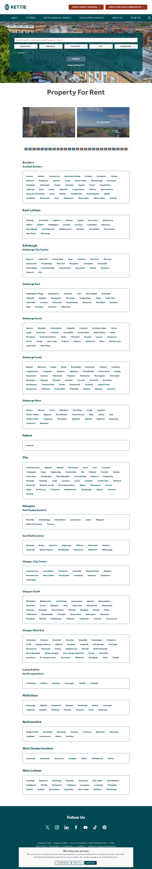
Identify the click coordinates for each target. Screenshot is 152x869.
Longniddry (92, 225)
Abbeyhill (30, 298)
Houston (74, 732)
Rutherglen (90, 614)
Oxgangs (44, 380)
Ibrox (65, 605)
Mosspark (43, 610)
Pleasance (105, 268)
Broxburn (70, 781)
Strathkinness (70, 489)
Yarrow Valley (99, 198)
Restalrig (39, 307)
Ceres (85, 467)
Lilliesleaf (63, 189)
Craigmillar (47, 371)
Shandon (98, 389)
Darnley (90, 601)
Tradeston (91, 575)
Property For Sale (44, 843)
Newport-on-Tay (47, 485)
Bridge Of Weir (32, 732)
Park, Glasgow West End (73, 653)
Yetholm (113, 198)
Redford (86, 389)
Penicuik (67, 710)
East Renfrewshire (33, 535)
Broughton (101, 176)
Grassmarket (65, 268)
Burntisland (73, 467)
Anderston (105, 575)
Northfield (100, 302)
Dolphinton (43, 181)
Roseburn (101, 410)
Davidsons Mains (99, 328)
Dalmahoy (73, 371)
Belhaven (57, 220)
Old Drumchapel (51, 653)
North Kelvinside (100, 649)
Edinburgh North (32, 318)
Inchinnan (87, 732)
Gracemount (74, 384)
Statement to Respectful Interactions (102, 846)
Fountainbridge (48, 268)
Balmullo (48, 467)
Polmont (29, 445)
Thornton (112, 489)
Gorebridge (82, 705)
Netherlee (30, 550)
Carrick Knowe (78, 414)
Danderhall (56, 705)
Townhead (78, 575)
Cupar (43, 472)
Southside (103, 710)
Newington (31, 380)
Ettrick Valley (80, 181)
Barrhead (30, 545)
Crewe (29, 341)
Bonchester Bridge (73, 176)
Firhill (28, 644)
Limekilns (89, 481)
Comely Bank (57, 259)
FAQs (112, 843)
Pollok (106, 610)
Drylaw (40, 341)
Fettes (114, 328)
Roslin (91, 710)
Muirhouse (90, 341)
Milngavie (100, 520)
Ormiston (80, 229)
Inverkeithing (80, 476)
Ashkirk (41, 176)
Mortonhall (114, 376)
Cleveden (70, 640)
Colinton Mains (48, 384)
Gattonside (45, 185)
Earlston (56, 181)
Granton (65, 341)
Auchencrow (54, 176)
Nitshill (96, 610)
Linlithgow (71, 785)
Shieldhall (30, 619)
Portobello (106, 294)
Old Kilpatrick (97, 758)
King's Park (77, 605)
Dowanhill (83, 640)
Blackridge (57, 781)
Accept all (90, 863)
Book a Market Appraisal (84, 7)
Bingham (43, 298)
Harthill (82, 683)
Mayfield (43, 710)
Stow (57, 198)
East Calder (97, 781)
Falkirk (27, 435)
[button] (149, 17)
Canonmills (102, 263)
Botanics (44, 640)
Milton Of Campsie (34, 524)
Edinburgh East (31, 284)
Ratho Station (100, 332)
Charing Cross (32, 571)
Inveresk (78, 225)
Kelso (41, 189)
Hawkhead (61, 732)
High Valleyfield (62, 476)
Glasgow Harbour (43, 644)
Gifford (29, 225)
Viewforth (94, 380)
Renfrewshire (32, 722)
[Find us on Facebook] (76, 827)
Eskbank (69, 705)
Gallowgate (31, 580)
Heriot (92, 185)
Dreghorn (61, 371)
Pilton (102, 341)
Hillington (54, 605)
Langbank (30, 736)
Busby (41, 545)
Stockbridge (46, 263)
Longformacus (78, 189)
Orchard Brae (83, 332)
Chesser (41, 410)
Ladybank (43, 481)
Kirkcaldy (30, 481)
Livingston (85, 785)
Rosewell (80, 710)
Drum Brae (77, 410)
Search (76, 59)
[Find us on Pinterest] (104, 827)
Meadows (71, 376)
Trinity (63, 337)
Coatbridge (31, 683)
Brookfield (47, 732)
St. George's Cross (48, 657)
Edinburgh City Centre (35, 249)
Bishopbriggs (44, 520)
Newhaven (86, 302)
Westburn (44, 423)
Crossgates (31, 472)
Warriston (75, 337)
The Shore (52, 307)
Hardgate (73, 758)
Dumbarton (45, 758)
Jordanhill (84, 644)
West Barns (31, 233)
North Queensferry (67, 485)
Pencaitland (94, 229)
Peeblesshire (76, 194)
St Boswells (45, 198)
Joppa (98, 298)
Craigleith (70, 328)
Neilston (106, 545)
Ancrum (29, 176)
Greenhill (89, 384)
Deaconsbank (104, 601)
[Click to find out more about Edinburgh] (49, 122)
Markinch (117, 481)
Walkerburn (69, 198)
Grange (117, 371)
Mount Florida (58, 610)
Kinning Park (92, 605)
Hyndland (71, 644)
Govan (42, 605)
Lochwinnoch (45, 736)
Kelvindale (113, 644)
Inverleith (54, 332)
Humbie (66, 225)
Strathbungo (56, 619)
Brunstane (70, 298)
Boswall (87, 337)
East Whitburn (113, 781)
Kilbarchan (100, 732)
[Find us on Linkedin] (66, 827)
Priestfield (74, 389)
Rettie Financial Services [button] (57, 17)
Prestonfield (60, 389)
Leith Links (110, 298)
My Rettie (136, 17)
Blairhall (60, 467)
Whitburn (97, 789)
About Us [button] (117, 17)
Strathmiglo (86, 489)
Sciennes (69, 380)
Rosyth (109, 485)
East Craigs (52, 341)
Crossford (105, 467)
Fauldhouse (31, 785)
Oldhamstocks (65, 229)
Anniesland (31, 640)
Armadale (30, 781)
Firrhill (62, 384)
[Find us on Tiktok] (95, 827)
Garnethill (77, 571)
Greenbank (31, 376)
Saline (28, 489)
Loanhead (30, 710)
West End (61, 263)
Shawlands (104, 614)
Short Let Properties (78, 843)
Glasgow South (31, 591)
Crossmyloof (111, 619)
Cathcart (97, 619)
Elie (82, 472)
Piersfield (114, 302)
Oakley (83, 485)
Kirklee (58, 649)
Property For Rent (60, 843)
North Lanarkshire (33, 673)
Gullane (40, 225)
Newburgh (30, 485)
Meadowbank (72, 302)
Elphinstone (108, 220)
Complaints (80, 846)
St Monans (55, 489)
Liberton (44, 376)
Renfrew (69, 736)
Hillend (95, 705)
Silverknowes (115, 341)
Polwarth (56, 380)
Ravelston (30, 337)
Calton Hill (42, 259)
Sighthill (88, 419)
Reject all (78, 863)
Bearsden (30, 520)
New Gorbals (48, 575)
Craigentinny (85, 298)
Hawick (81, 185)
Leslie (54, 481)
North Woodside (33, 653)
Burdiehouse (31, 384)
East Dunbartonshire (35, 510)
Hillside (93, 268)
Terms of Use (41, 846)
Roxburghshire (93, 194)
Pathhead (55, 710)
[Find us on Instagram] (57, 827)
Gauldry (116, 472)
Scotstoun (30, 657)
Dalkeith (43, 705)
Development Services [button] (92, 17)
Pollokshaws (31, 614)
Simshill (42, 619)
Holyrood (68, 294)
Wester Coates (32, 414)
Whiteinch (79, 657)
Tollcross (30, 272)
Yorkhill (115, 657)
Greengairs (69, 683)
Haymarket (80, 268)
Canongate (88, 263)
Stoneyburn (54, 789)
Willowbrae (66, 307)
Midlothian (30, 695)
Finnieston (63, 571)
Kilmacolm (114, 732)
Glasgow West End (33, 630)
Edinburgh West (32, 400)
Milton (84, 758)
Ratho (112, 332)
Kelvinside (45, 649)
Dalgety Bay (56, 472)
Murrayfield (68, 332)
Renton (111, 758)
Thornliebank (63, 550)
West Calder (83, 789)
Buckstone (90, 367)
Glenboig (56, 683)
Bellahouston (45, 601)
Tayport (99, 489)
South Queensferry (48, 337)
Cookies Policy (67, 846)
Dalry (91, 414)
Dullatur (44, 683)
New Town (94, 259)
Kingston (107, 571)
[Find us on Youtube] (85, 827)
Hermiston (40, 332)
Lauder (52, 189)
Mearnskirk (93, 545)
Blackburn (43, 781)
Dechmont (83, 781)
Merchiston (85, 376)
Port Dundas (64, 575)
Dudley (101, 414)
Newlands (84, 610)
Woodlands (93, 657)
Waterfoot (92, 550)
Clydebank (30, 758)
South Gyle (31, 346)
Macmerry (106, 225)
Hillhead (58, 644)
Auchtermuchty (33, 467)
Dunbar (80, 220)
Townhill (29, 494)
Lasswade (107, 705)
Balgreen (47, 414)
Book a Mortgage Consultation (125, 7)
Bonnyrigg (30, 705)
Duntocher (59, 758)
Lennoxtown (75, 520)
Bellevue (30, 259)
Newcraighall (91, 294)
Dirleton (69, 220)
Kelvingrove (31, 649)
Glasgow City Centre (35, 561)
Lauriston (81, 259)
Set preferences (63, 863)
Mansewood (107, 605)
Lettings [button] (31, 17)
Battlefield (30, 601)
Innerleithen (105, 185)
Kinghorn (94, 476)
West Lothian (32, 770)
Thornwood (65, 657)
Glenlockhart (104, 371)
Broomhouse (61, 414)
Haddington (53, 225)
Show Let (21, 53)
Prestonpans (109, 229)
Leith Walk (30, 302)
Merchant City (32, 575)
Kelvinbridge (98, 644)
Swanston (111, 389)
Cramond (83, 328)
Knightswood (71, 649)
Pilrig (28, 307)
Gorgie (89, 410)
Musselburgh (31, 229)
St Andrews (41, 489)
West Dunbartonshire (38, 748)
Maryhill (85, 649)
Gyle (111, 414)
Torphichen (69, 789)
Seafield (41, 789)
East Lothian (31, 210)
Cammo (99, 337)
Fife (25, 457)
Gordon (57, 185)
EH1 (40, 272)
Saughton (76, 419)
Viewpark (94, 683)
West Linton (83, 198)
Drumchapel (97, 640)
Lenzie (88, 520)
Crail (95, 467)
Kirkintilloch (60, 520)
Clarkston (53, 545)
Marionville (57, 302)
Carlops (114, 176)
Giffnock (79, 545)
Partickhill (103, 653)
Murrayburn (62, 419)
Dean (70, 259)
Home (7, 23)
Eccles (67, 181)
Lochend (44, 302)
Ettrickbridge (96, 181)
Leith (79, 294)
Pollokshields (47, 614)
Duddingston (53, 294)
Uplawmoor (79, 550)
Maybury (77, 341)
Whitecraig (45, 233)
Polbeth (29, 789)
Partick (91, 653)
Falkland (92, 472)
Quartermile (31, 263)
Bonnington (56, 298)
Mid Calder (112, 785)
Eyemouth (111, 181)
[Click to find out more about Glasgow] (103, 122)
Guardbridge (46, 476)
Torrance (50, 524)
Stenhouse (114, 419)
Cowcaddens (48, 571)
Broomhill (57, 640)
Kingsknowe (31, 389)
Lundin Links (103, 481)
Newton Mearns (46, 550)
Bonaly (53, 367)
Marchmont (57, 376)
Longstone (47, 419)
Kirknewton (57, 785)
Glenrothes (31, 476)
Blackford (42, 367)
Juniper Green (104, 384)
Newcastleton (107, 189)
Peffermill (45, 389)
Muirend (71, 610)
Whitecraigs (107, 550)
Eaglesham (66, 545)
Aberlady (30, 220)
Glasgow (29, 506)
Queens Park (75, 614)
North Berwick (48, 229)
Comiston (116, 367)
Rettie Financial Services (98, 843)
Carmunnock (76, 601)
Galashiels (30, 185)
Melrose (92, 189)
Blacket (29, 367)
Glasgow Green (92, 571)
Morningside (100, 376)
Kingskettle (108, 476)
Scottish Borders (32, 166)
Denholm (30, 181)
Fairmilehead (88, 371)
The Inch (81, 380)
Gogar (28, 332)
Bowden (88, 176)
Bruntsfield (76, 367)
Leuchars (66, 481)
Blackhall (41, 328)
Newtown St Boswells (35, 194)
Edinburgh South (32, 357)
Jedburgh (30, 189)
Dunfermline (71, 472)
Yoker (105, 657)
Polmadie (61, 614)
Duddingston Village (34, 294)
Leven (77, 481)
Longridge (98, 785)
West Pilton (45, 346)
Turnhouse (30, 423)
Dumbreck (30, 605)
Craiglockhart (32, 371)
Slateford (100, 419)
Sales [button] (14, 17)
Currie (52, 410)
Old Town (108, 259)
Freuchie (104, 472)
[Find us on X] (47, 827)
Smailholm (30, 198)
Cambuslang (61, 601)
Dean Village (31, 268)
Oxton (52, 194)
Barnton (29, 328)
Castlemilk (84, 619)
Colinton (103, 367)
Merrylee (30, 610)
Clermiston (112, 337)
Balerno (29, 410)
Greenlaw (69, 185)
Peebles (62, 194)
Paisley (58, 736)
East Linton (93, 220)
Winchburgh (111, 789)
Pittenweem (95, 485)
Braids (63, 367)
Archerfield (43, 220)
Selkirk (107, 194)
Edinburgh (30, 245)
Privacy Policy (54, 846)
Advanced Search (74, 65)
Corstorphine (56, 328)
